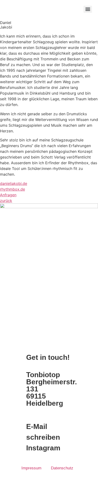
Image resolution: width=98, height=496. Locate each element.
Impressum (31, 468)
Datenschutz (62, 468)
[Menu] (87, 9)
